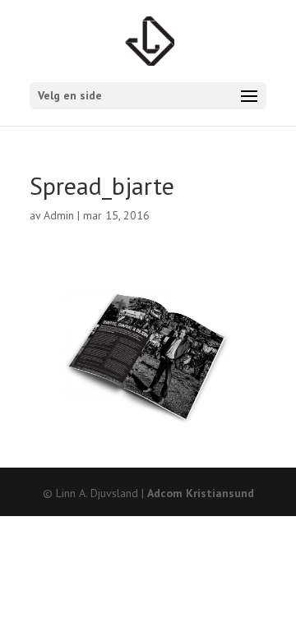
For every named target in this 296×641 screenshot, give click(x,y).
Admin (59, 215)
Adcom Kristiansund (200, 493)
